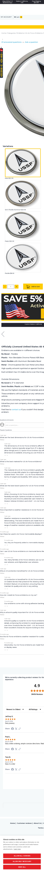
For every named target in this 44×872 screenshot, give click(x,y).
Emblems (20, 33)
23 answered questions (11, 42)
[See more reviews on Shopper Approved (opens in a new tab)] (19, 729)
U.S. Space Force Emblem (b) (29, 450)
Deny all (22, 867)
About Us (37, 823)
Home (3, 33)
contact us (16, 410)
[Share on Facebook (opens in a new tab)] (12, 729)
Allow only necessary (22, 861)
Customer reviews (24, 823)
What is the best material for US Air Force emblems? (21, 462)
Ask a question (31, 42)
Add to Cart (35, 286)
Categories (11, 33)
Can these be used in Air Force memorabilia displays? (21, 534)
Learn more (17, 849)
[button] (5, 455)
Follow (2, 440)
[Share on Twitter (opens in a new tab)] (16, 729)
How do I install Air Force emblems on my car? (18, 595)
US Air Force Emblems (33, 33)
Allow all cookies (22, 856)
